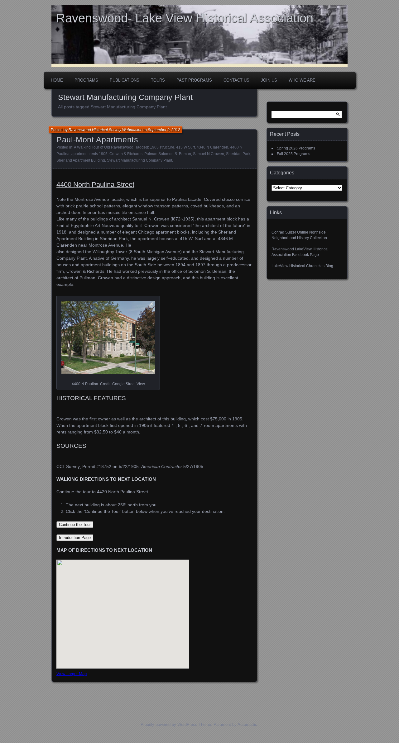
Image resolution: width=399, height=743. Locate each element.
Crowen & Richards (125, 154)
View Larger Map (71, 674)
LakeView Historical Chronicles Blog (302, 266)
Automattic (247, 724)
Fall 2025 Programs (293, 154)
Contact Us (236, 80)
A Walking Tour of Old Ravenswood (103, 147)
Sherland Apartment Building (80, 160)
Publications (124, 80)
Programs (86, 80)
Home (57, 80)
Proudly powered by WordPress (169, 724)
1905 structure (162, 147)
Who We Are (302, 80)
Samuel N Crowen (208, 154)
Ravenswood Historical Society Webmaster (105, 130)
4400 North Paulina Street (95, 184)
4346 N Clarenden (212, 147)
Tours (158, 80)
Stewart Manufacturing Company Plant (139, 160)
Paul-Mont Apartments (97, 139)
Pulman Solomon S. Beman (167, 154)
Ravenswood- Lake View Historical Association (184, 18)
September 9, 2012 (164, 130)
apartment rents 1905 (89, 154)
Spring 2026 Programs (296, 148)
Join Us (269, 80)
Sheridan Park (238, 154)
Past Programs (194, 80)
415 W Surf (185, 147)
